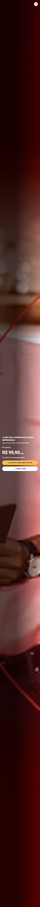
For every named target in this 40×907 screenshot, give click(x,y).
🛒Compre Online (20, 469)
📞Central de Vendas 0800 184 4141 (20, 463)
